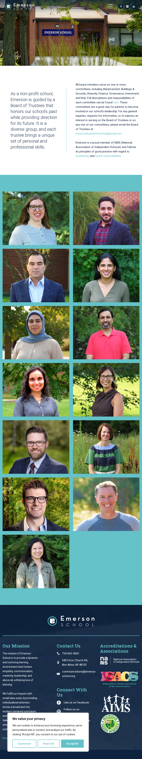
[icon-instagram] (127, 6)
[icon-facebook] (121, 6)
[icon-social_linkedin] (133, 6)
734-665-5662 (70, 653)
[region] (48, 732)
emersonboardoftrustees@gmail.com (99, 133)
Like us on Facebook (76, 702)
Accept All (72, 743)
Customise (24, 743)
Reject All (48, 743)
